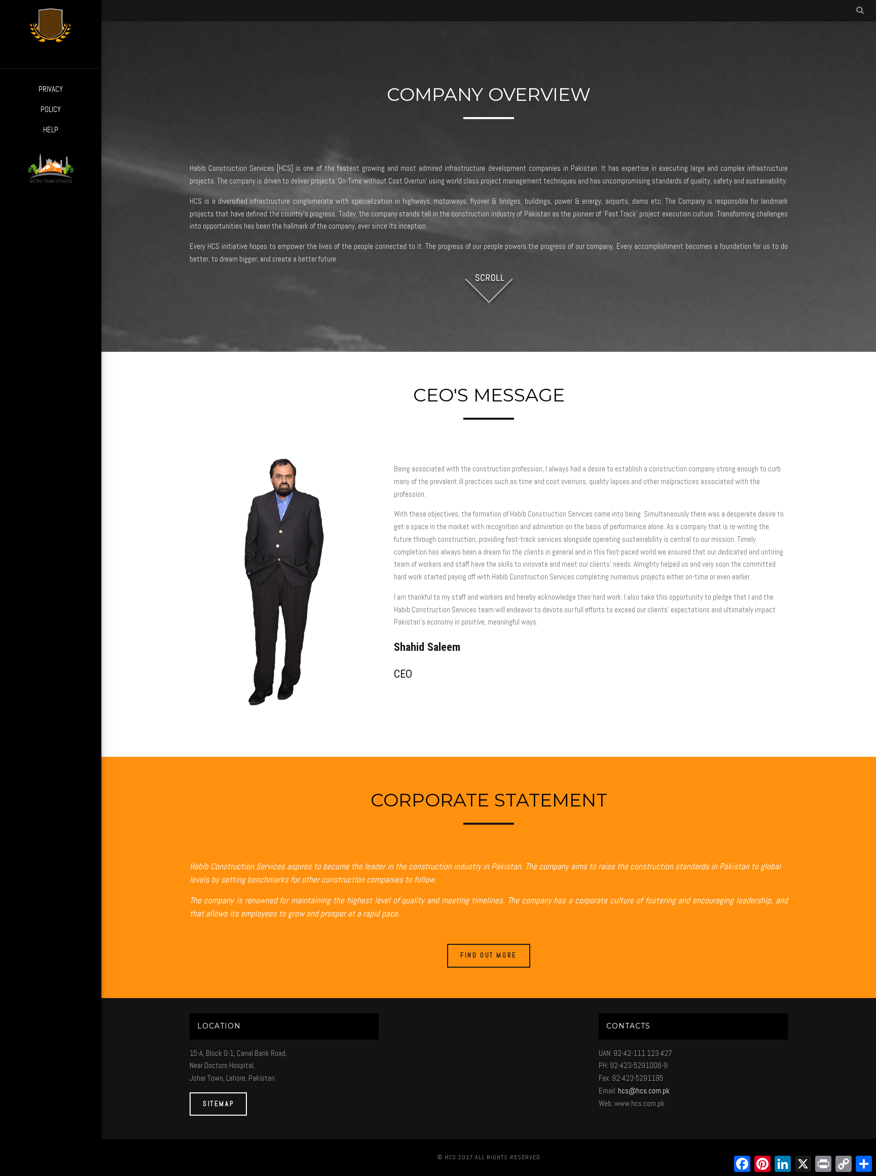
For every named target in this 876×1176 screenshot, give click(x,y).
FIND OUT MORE (488, 955)
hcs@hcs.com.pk (644, 1090)
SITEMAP (218, 1103)
